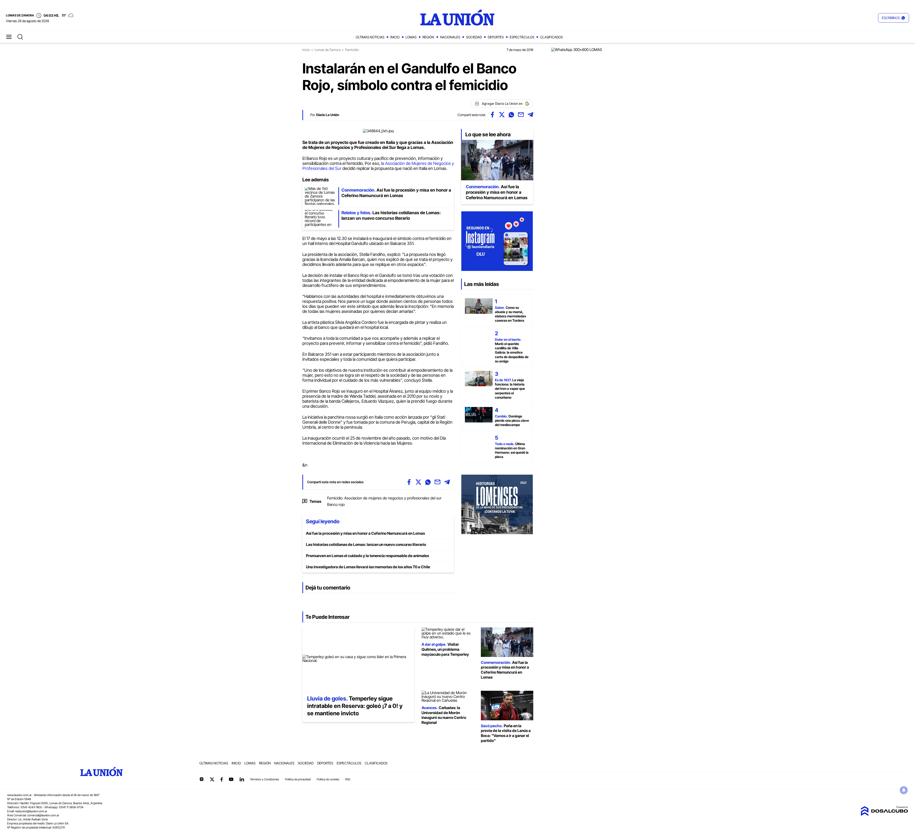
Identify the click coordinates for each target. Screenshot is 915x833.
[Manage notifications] (904, 790)
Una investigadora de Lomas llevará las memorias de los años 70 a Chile (368, 566)
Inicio (395, 37)
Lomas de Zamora (328, 50)
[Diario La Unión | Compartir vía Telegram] (530, 114)
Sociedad (474, 37)
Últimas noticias (370, 37)
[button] (893, 18)
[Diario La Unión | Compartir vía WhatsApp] (511, 114)
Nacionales (450, 37)
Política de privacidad (298, 779)
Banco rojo (336, 504)
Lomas (411, 37)
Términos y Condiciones (264, 779)
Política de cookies (328, 779)
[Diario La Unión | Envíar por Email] (521, 114)
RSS (347, 779)
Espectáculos (522, 37)
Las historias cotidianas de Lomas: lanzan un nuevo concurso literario (366, 544)
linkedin (241, 779)
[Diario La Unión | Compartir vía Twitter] (502, 114)
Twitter (212, 779)
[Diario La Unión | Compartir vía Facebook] (492, 114)
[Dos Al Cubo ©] (884, 814)
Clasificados (551, 37)
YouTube (231, 779)
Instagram (201, 779)
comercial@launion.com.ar (43, 815)
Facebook (221, 779)
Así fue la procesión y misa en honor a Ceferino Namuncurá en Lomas (365, 533)
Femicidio (335, 498)
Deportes (496, 37)
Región (428, 37)
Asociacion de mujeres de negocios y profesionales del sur (393, 498)
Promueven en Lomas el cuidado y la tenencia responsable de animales (367, 555)
